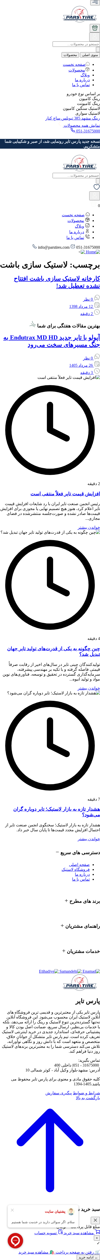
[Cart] (95, 28)
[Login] (94, 39)
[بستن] (95, 1220)
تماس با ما (81, 85)
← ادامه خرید (88, 1257)
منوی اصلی (90, 55)
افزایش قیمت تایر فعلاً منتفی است (65, 493)
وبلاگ (85, 75)
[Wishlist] (96, 189)
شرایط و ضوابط (86, 1093)
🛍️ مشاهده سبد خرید (36, 1252)
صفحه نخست (74, 64)
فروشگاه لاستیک (76, 869)
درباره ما (82, 80)
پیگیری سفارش (58, 1093)
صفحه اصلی (79, 864)
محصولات (70, 55)
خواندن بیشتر (89, 527)
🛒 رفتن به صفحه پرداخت (77, 1252)
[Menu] (95, 2)
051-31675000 (87, 131)
